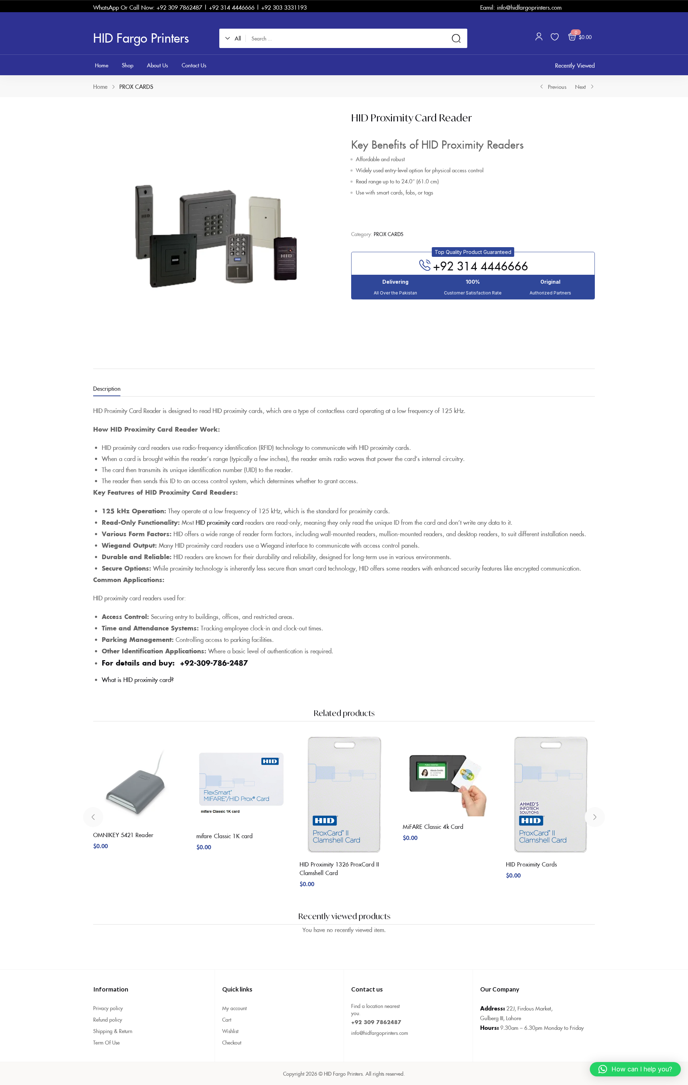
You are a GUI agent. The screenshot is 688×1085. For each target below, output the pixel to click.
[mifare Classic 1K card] (240, 781)
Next (580, 86)
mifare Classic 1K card (224, 836)
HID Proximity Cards (531, 864)
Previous (557, 86)
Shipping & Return (112, 1030)
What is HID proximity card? (138, 679)
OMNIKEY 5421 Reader (123, 835)
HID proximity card (219, 522)
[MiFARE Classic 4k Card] (447, 776)
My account (234, 1008)
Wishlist (230, 1030)
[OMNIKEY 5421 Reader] (137, 780)
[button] (235, 38)
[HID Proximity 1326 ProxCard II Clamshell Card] (344, 795)
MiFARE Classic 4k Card (433, 826)
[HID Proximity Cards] (550, 795)
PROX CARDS (136, 86)
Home (100, 86)
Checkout (231, 1042)
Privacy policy (108, 1008)
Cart (226, 1019)
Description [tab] (106, 388)
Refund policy (107, 1019)
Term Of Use (106, 1042)
